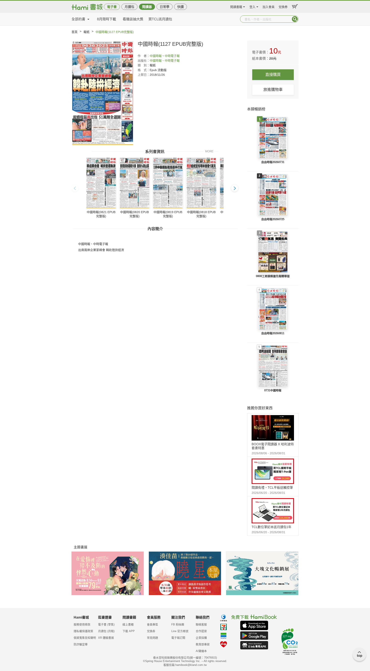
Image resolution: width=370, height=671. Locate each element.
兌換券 (283, 6)
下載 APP (128, 631)
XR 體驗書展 (106, 637)
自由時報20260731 (272, 162)
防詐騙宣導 (81, 644)
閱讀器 (147, 7)
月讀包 (129, 7)
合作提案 (201, 631)
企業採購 (201, 637)
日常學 (164, 7)
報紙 (87, 32)
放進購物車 (273, 90)
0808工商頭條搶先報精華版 (273, 276)
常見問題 (152, 637)
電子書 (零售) (106, 624)
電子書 (112, 7)
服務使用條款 (82, 624)
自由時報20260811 (272, 333)
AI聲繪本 (201, 651)
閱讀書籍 (236, 6)
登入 (252, 6)
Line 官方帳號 (179, 631)
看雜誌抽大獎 (133, 19)
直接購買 (273, 75)
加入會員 (269, 6)
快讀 (180, 7)
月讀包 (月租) (106, 631)
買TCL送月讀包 (160, 19)
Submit (294, 19)
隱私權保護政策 (83, 631)
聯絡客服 (201, 624)
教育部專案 (203, 644)
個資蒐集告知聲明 (85, 637)
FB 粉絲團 (177, 624)
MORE (209, 151)
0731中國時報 (272, 390)
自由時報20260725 (272, 219)
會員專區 (152, 624)
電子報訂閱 (178, 637)
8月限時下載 (106, 19)
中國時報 (156, 56)
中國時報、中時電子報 (165, 60)
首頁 (75, 32)
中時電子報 (172, 56)
